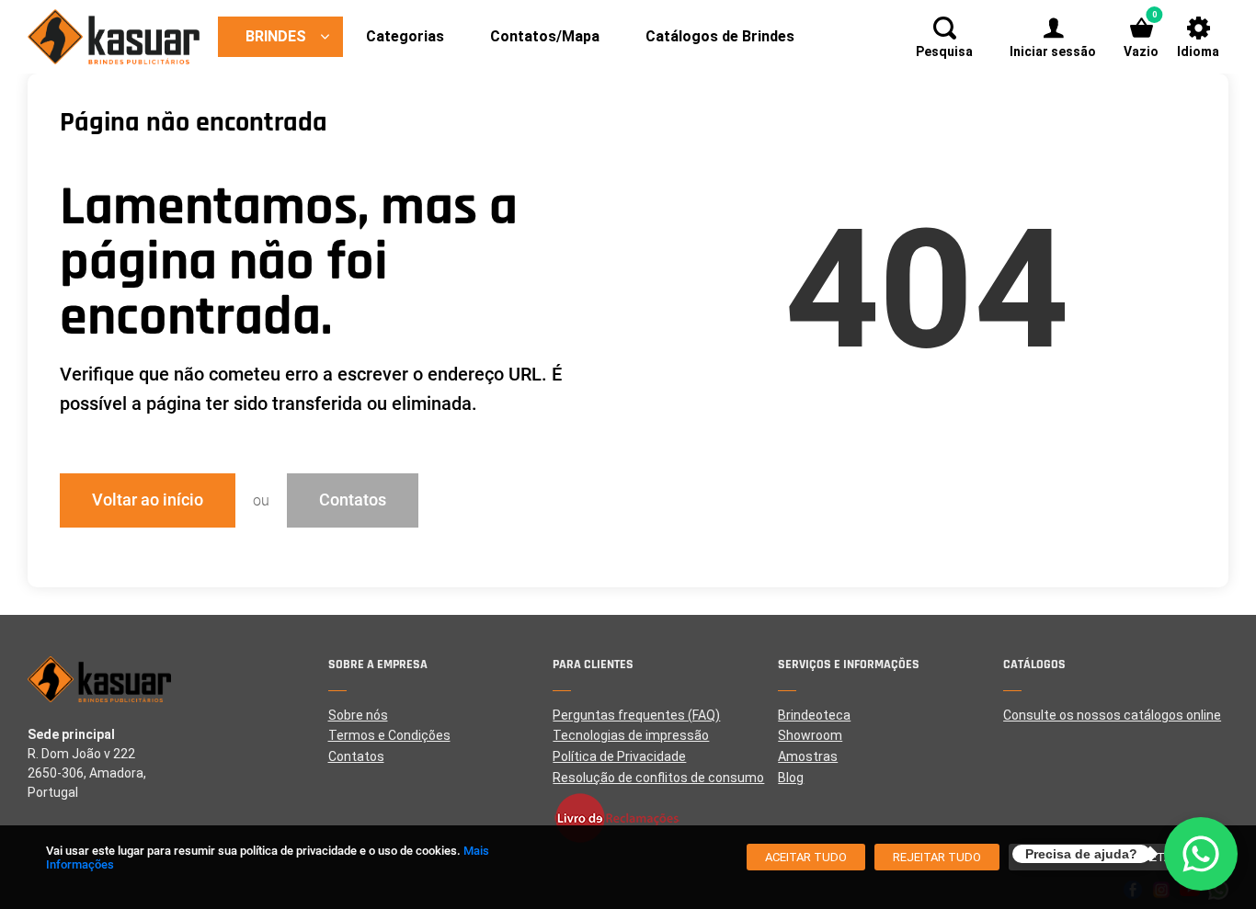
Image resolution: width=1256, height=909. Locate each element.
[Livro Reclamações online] (665, 818)
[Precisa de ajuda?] (1201, 854)
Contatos (352, 499)
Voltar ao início (147, 499)
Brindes (275, 36)
